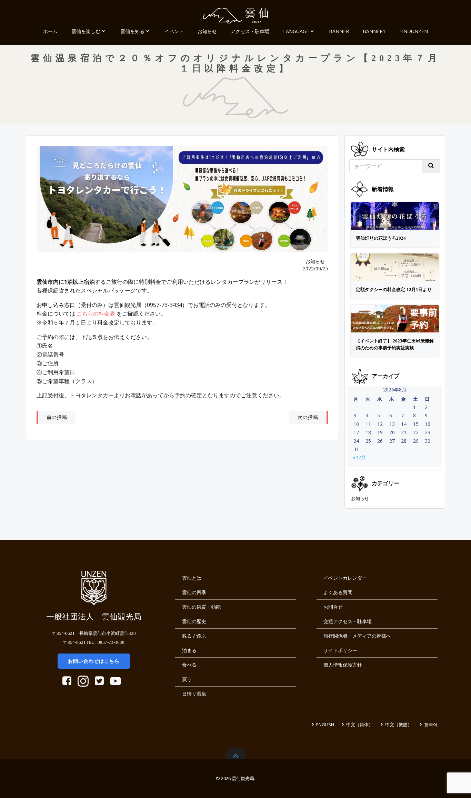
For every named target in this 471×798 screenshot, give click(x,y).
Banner (339, 31)
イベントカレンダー (345, 578)
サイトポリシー (340, 650)
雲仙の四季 (194, 592)
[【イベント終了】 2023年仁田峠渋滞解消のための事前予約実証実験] (395, 318)
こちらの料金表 (96, 313)
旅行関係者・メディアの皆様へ (357, 635)
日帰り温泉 (194, 693)
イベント (174, 31)
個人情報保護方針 (342, 664)
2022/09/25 (315, 268)
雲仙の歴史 (194, 621)
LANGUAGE (296, 31)
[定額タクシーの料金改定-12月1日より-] (395, 266)
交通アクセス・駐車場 (347, 621)
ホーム (50, 31)
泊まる (189, 650)
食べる (189, 664)
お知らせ (207, 31)
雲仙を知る (132, 31)
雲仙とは (191, 578)
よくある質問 (337, 592)
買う (187, 679)
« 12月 (359, 457)
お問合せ (333, 607)
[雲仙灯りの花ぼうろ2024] (395, 215)
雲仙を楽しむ (85, 31)
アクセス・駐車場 (250, 31)
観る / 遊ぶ (194, 635)
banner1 (374, 31)
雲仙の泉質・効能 (201, 607)
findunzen (413, 31)
